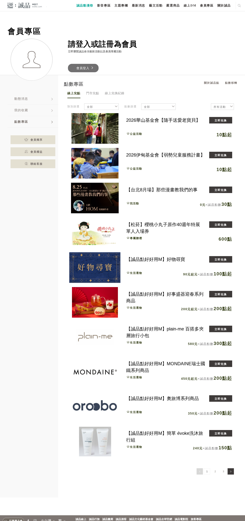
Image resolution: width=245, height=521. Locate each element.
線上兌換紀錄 (114, 93)
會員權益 (36, 151)
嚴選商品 (173, 5)
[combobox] (101, 106)
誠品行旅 (94, 519)
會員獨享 (36, 139)
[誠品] (25, 5)
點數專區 (21, 121)
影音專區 (104, 5)
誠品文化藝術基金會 (141, 519)
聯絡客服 (36, 163)
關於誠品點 (211, 82)
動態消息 (21, 98)
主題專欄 (121, 5)
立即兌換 (221, 120)
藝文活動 (156, 5)
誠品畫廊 (107, 519)
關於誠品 (224, 5)
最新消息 (138, 5)
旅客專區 (196, 519)
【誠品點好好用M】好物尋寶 (155, 259)
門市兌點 (92, 93)
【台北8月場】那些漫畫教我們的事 (162, 189)
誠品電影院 (181, 519)
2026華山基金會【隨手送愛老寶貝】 (163, 120)
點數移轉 (231, 82)
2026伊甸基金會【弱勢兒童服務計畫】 (165, 154)
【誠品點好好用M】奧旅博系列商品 (162, 398)
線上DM (190, 5)
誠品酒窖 (121, 519)
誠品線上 (81, 519)
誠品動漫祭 (85, 5)
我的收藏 (21, 110)
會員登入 (82, 68)
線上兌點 (73, 93)
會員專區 (206, 5)
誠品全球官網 (164, 519)
